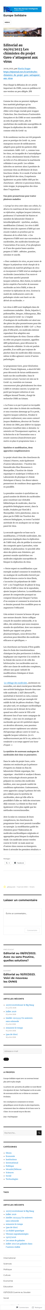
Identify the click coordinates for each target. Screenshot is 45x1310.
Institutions (11, 1159)
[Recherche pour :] (20, 1133)
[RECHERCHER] (39, 1132)
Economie (10, 1156)
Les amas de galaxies (15, 1240)
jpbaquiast (11, 887)
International (12, 1163)
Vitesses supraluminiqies (17, 1234)
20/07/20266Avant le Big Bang (20, 1005)
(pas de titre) (12, 1034)
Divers (32, 887)
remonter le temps (14, 1028)
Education (8, 1286)
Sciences (10, 1172)
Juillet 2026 (11, 1011)
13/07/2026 (11, 1237)
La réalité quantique (15, 1230)
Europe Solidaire (15, 15)
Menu (7, 22)
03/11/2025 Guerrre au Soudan (17, 1292)
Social (8, 1176)
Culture (6, 1275)
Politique (10, 1166)
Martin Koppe (24, 68)
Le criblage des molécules (15, 683)
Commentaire (32, 930)
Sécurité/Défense (13, 1169)
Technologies (12, 1179)
